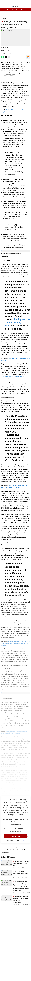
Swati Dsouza (5, 50)
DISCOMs (4, 847)
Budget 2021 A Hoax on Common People (14, 111)
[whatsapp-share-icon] (2, 58)
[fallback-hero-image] (6, 863)
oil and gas (24, 849)
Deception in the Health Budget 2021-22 (15, 359)
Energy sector (24, 847)
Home (3, 10)
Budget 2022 (17, 847)
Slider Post (10, 847)
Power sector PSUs (6, 852)
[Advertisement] (15, 3)
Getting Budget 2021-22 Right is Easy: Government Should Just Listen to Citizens (15, 643)
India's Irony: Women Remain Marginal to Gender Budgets (14, 486)
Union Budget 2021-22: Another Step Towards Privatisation (14, 732)
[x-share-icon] (5, 58)
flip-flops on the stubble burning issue (17, 322)
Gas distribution (5, 849)
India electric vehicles (15, 849)
